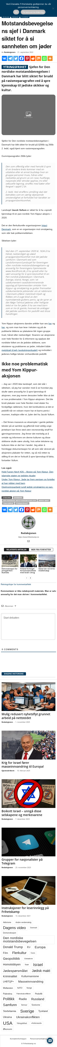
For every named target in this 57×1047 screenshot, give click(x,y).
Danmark (18, 498)
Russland (37, 999)
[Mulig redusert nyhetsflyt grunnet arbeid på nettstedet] (28, 696)
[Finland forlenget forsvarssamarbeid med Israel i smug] (28, 560)
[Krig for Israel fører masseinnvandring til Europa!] (28, 745)
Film (5, 952)
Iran (27, 964)
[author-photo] (28, 522)
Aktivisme (7, 922)
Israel (38, 964)
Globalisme (28, 959)
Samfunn (10, 1005)
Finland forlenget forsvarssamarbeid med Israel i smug (28, 570)
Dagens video (14, 928)
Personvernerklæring (38, 1038)
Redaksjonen (9, 52)
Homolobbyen (12, 964)
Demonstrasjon (9, 933)
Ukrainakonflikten (28, 1017)
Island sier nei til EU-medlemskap (46, 569)
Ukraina (7, 1017)
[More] (50, 58)
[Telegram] (10, 58)
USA (7, 1023)
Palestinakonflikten (23, 994)
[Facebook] (21, 58)
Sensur (24, 1005)
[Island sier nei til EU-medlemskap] (46, 560)
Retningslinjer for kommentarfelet (16, 584)
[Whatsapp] (44, 58)
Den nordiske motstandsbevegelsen (19, 500)
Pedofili (38, 993)
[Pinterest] (27, 58)
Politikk (9, 999)
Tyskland (43, 1011)
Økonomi (7, 1029)
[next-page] (30, 578)
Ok (16, 12)
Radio (23, 999)
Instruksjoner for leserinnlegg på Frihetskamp (25, 910)
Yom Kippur (8, 503)
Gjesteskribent (8, 770)
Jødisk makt (44, 500)
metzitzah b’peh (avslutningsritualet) (20, 350)
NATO (19, 988)
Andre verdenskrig (23, 922)
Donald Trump (13, 947)
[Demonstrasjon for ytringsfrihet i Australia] (10, 560)
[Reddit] (32, 58)
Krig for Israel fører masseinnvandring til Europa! (23, 765)
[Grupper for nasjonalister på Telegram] (28, 842)
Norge (29, 988)
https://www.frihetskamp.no (28, 537)
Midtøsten (8, 988)
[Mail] (28, 541)
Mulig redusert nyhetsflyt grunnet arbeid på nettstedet (26, 716)
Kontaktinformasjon (18, 1038)
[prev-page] (26, 578)
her (50, 323)
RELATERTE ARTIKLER (16, 549)
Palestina (7, 993)
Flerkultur (19, 953)
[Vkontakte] (4, 58)
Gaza (33, 953)
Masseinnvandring (30, 981)
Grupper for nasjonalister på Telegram (22, 861)
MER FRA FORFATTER (41, 549)
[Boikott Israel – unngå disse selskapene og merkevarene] (28, 793)
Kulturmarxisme (30, 976)
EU (28, 947)
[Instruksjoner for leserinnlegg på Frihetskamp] (28, 890)
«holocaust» (36, 1023)
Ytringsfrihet (22, 503)
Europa (40, 947)
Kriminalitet (10, 976)
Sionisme (36, 1005)
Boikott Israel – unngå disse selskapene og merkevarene (22, 813)
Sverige (27, 1011)
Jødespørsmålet (15, 971)
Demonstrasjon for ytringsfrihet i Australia (9, 570)
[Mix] (38, 58)
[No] (53, 8)
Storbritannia (9, 1011)
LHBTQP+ (8, 981)
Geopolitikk (11, 958)
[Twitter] (15, 58)
